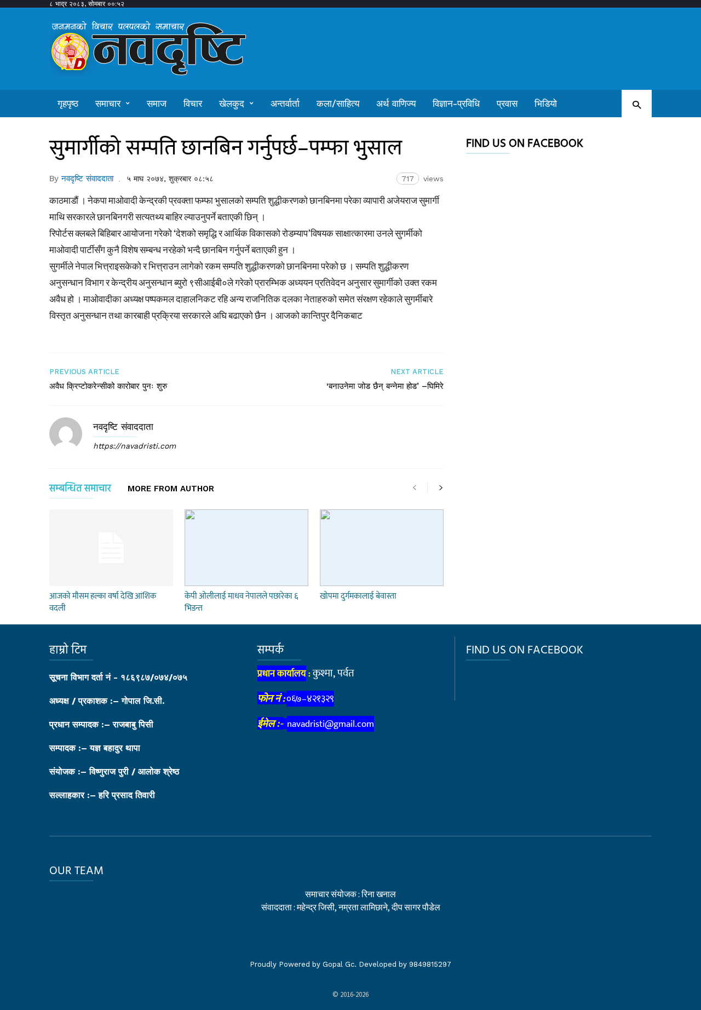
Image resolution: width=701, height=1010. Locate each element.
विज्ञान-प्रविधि (456, 103)
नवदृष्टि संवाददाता (87, 178)
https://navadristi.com (134, 445)
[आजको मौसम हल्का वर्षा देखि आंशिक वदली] (111, 547)
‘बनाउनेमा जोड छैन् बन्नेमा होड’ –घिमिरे (385, 386)
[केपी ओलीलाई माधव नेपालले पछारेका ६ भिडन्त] (246, 547)
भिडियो (546, 103)
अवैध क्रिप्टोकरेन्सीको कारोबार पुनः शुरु (108, 386)
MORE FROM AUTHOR (171, 489)
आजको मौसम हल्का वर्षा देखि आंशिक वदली (102, 602)
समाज (156, 103)
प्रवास (507, 103)
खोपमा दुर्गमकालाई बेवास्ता (358, 596)
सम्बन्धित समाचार (80, 490)
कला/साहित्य (338, 103)
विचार (192, 103)
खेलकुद (231, 103)
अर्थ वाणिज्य (396, 103)
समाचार (107, 103)
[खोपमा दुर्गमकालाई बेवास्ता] (382, 547)
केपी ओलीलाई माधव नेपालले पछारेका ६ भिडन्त (241, 602)
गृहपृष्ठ (68, 103)
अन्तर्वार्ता (285, 103)
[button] (637, 104)
